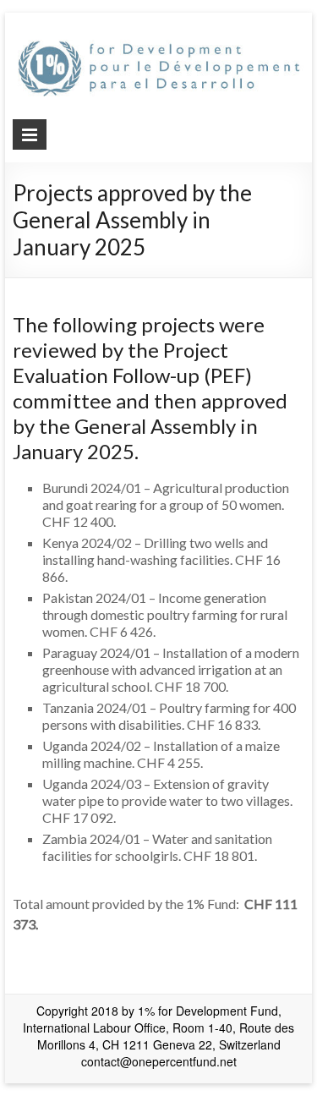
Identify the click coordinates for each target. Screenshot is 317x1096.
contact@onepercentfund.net (159, 1061)
